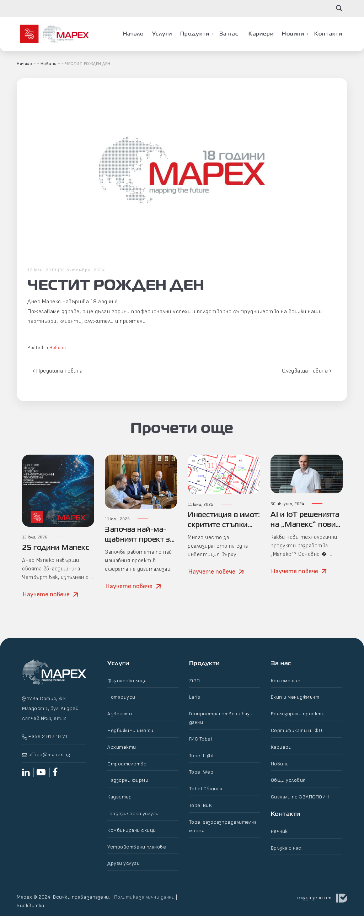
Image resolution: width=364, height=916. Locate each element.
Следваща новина (306, 371)
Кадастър (119, 797)
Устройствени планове (136, 847)
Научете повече (46, 594)
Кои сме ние (286, 681)
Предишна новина (59, 371)
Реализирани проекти (298, 714)
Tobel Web (201, 772)
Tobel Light (201, 756)
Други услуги (123, 863)
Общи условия (288, 780)
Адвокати (119, 714)
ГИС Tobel (200, 739)
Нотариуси (121, 697)
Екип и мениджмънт (295, 697)
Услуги (162, 34)
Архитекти (121, 747)
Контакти (328, 34)
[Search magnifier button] (339, 8)
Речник (279, 831)
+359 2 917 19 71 (47, 736)
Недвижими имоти (130, 730)
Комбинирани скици (131, 830)
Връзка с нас (286, 848)
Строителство (126, 764)
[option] (58, 535)
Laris (194, 697)
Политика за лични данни (144, 897)
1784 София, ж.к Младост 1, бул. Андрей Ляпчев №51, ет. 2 (50, 708)
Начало (133, 34)
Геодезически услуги (133, 814)
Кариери (261, 34)
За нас (229, 34)
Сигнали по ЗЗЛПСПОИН (300, 797)
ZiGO (194, 681)
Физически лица (126, 681)
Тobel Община (206, 789)
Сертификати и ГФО (296, 730)
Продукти (194, 34)
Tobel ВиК (200, 805)
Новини (293, 34)
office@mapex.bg (49, 755)
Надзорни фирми (127, 780)
